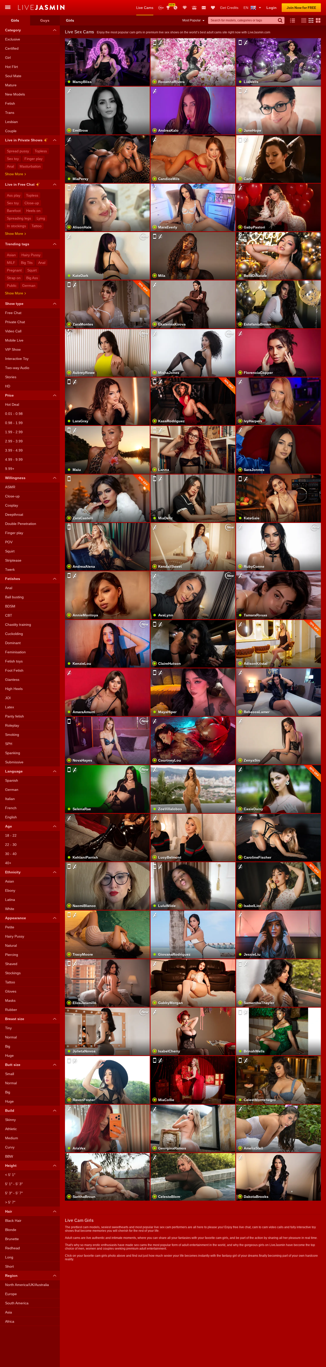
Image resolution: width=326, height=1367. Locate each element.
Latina (10, 900)
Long (9, 1257)
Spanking (12, 753)
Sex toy (13, 159)
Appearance (15, 918)
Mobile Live (14, 340)
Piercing (11, 955)
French (11, 808)
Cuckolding (14, 634)
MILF (11, 263)
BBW (9, 1156)
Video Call (13, 331)
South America (17, 1303)
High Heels (14, 689)
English (11, 817)
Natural (11, 945)
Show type (14, 304)
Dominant (13, 643)
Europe (11, 1294)
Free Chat (13, 313)
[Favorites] (213, 8)
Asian (11, 255)
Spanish (11, 780)
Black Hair (13, 1221)
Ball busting (14, 597)
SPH (8, 744)
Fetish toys (14, 661)
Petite (9, 927)
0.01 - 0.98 (14, 414)
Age (8, 826)
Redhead (12, 1248)
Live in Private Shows (24, 140)
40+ (8, 863)
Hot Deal (12, 404)
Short (9, 1266)
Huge (9, 1055)
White (9, 909)
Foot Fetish (14, 670)
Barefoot (14, 211)
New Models (161, 7)
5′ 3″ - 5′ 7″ (14, 1193)
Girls (15, 20)
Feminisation (15, 652)
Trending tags (17, 244)
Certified (12, 48)
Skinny (10, 1120)
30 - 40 (11, 854)
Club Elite (185, 8)
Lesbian (11, 122)
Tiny (8, 1028)
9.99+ (9, 469)
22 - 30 (11, 845)
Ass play (13, 195)
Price (9, 395)
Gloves (10, 991)
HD (7, 386)
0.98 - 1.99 (14, 423)
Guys (44, 20)
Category (13, 30)
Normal (11, 1037)
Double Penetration (20, 524)
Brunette (12, 1239)
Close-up (31, 203)
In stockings (16, 226)
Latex (9, 707)
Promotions (175, 8)
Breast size (14, 1019)
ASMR (10, 487)
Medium (11, 1138)
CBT (8, 615)
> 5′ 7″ (10, 1202)
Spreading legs (19, 218)
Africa (9, 1321)
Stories (10, 377)
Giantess (12, 680)
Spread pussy (18, 151)
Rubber (11, 1010)
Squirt (32, 270)
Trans (9, 113)
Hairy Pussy (30, 255)
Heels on (33, 211)
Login (271, 8)
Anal (10, 166)
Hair (8, 1211)
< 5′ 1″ (10, 1175)
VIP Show (13, 349)
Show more (14, 174)
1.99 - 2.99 (14, 432)
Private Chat (15, 322)
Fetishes (12, 579)
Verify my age (193, 216)
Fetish (10, 103)
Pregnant (14, 270)
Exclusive (12, 39)
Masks (10, 1000)
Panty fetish (14, 716)
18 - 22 (11, 835)
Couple (11, 131)
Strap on (14, 278)
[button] (302, 20)
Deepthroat (14, 514)
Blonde (10, 1230)
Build (9, 1110)
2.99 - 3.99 (14, 441)
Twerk (10, 569)
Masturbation (30, 166)
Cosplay (11, 505)
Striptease (13, 560)
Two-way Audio (17, 368)
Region (11, 1276)
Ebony (10, 890)
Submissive (14, 762)
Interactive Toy (17, 359)
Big (7, 1046)
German (28, 285)
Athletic (11, 1129)
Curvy (10, 1147)
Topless (41, 151)
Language (14, 771)
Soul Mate (13, 76)
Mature (11, 85)
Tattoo (37, 226)
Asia (8, 1312)
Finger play (33, 159)
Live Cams (144, 8)
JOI (8, 698)
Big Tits (27, 263)
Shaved (11, 964)
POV (8, 542)
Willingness (15, 478)
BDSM (10, 606)
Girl (8, 58)
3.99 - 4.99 (14, 450)
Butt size (12, 1065)
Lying (41, 218)
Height (11, 1165)
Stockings (13, 973)
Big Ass (32, 278)
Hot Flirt (11, 67)
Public (12, 285)
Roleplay (12, 725)
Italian (10, 799)
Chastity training (18, 624)
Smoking (12, 735)
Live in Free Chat (20, 184)
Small (9, 1074)
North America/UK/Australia (27, 1285)
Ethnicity (13, 872)
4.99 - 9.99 (14, 459)
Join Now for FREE (301, 8)
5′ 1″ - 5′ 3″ (14, 1184)
